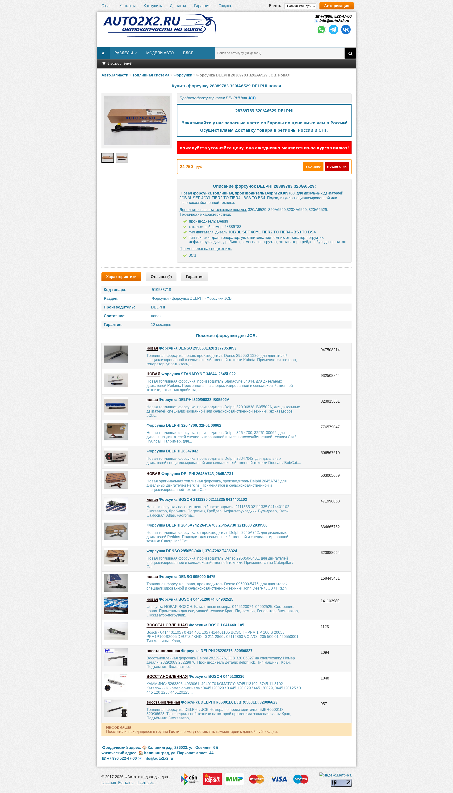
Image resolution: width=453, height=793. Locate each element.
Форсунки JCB (219, 298)
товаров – (120, 64)
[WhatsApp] (321, 34)
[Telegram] (333, 34)
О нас (106, 6)
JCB (252, 98)
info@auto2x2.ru (334, 21)
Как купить (153, 6)
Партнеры (146, 782)
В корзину (313, 166)
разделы (123, 53)
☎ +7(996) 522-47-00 (333, 16)
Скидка (224, 6)
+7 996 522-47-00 (122, 758)
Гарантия (202, 6)
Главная (108, 782)
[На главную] (159, 25)
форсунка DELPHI (188, 298)
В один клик (336, 166)
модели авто (160, 53)
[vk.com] (346, 34)
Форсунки (160, 298)
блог (188, 53)
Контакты (127, 6)
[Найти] (350, 53)
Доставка (178, 6)
